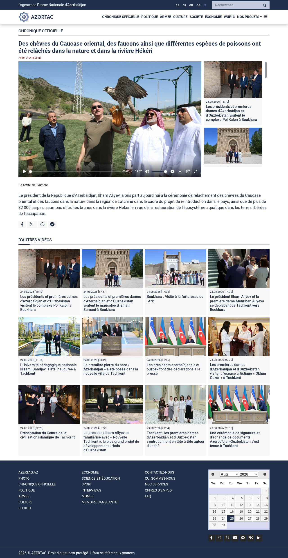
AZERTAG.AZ (28, 472)
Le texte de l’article (33, 185)
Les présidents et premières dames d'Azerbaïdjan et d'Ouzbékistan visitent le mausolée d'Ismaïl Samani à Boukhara (112, 303)
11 (232, 505)
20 (250, 511)
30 (214, 525)
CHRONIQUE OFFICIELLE (120, 17)
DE (198, 5)
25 (232, 518)
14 (258, 505)
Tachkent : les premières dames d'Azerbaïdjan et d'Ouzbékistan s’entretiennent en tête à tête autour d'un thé (176, 439)
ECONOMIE (213, 17)
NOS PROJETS (248, 17)
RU (184, 5)
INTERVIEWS (91, 490)
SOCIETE (196, 17)
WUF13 (229, 17)
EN (191, 5)
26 (241, 518)
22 (266, 511)
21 (258, 511)
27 (250, 518)
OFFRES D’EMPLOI (159, 490)
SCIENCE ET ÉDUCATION (101, 478)
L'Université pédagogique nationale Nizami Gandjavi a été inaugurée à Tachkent (48, 369)
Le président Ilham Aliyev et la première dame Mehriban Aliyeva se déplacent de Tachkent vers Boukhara (237, 303)
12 (241, 505)
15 (266, 505)
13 (250, 505)
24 (223, 518)
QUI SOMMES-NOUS (160, 478)
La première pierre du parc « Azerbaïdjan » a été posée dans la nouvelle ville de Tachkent (110, 369)
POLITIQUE (149, 17)
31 (223, 525)
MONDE (88, 496)
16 (214, 511)
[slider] (75, 171)
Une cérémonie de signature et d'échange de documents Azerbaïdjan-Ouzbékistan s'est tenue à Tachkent (235, 439)
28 (258, 518)
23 (214, 518)
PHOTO (23, 478)
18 (232, 511)
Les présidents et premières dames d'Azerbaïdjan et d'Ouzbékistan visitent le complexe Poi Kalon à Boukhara (231, 113)
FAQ (148, 496)
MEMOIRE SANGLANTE (99, 502)
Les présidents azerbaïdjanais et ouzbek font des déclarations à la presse (173, 369)
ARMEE (165, 17)
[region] (235, 114)
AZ (177, 5)
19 (241, 511)
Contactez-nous (159, 472)
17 (223, 511)
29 (266, 518)
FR (205, 5)
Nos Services (156, 484)
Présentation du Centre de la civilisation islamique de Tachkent (47, 435)
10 (223, 505)
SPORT (87, 484)
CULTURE (180, 17)
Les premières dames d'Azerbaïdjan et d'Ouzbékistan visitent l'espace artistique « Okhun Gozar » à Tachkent (238, 371)
